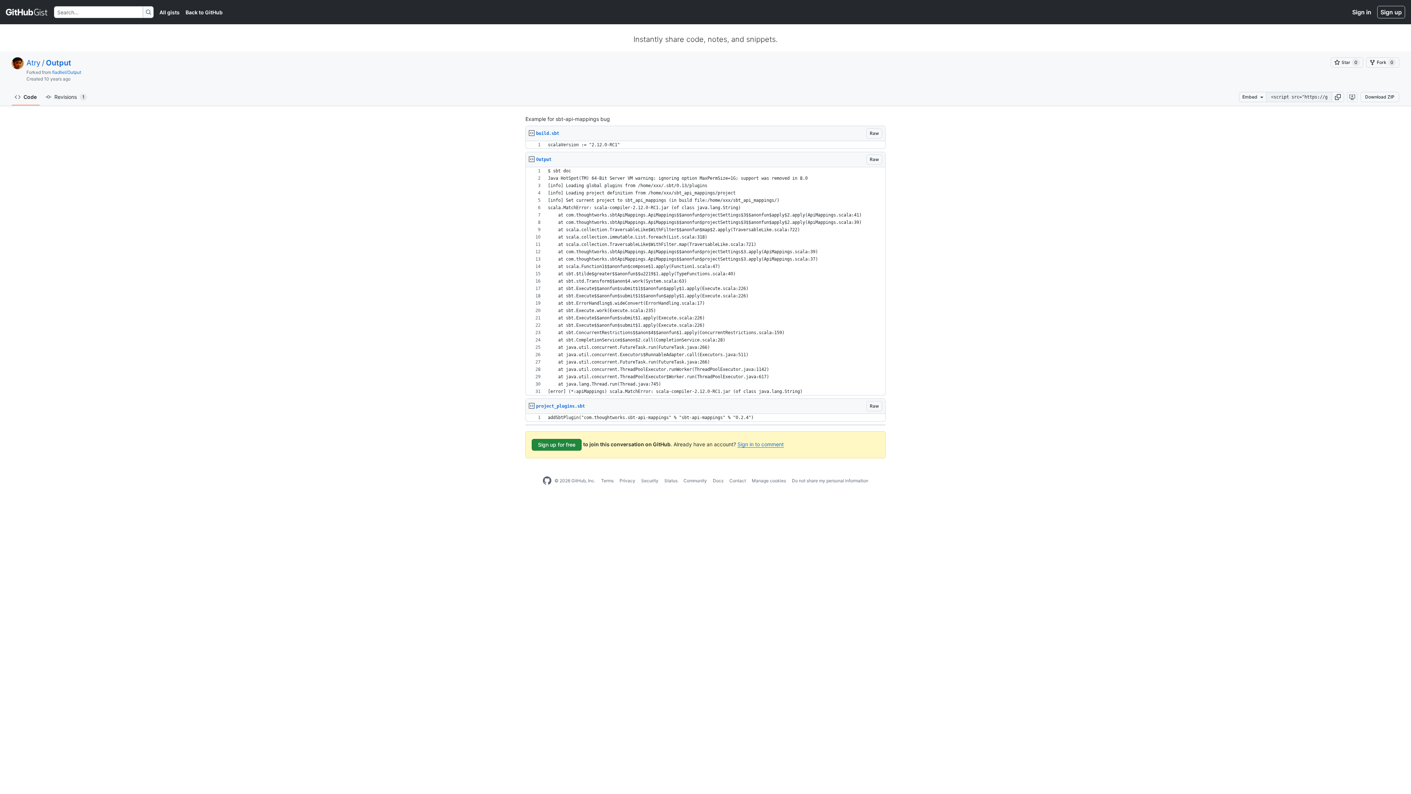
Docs (718, 480)
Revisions (69, 97)
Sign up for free (556, 444)
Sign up (1391, 12)
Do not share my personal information (830, 480)
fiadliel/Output (66, 72)
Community (695, 480)
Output (58, 62)
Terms (607, 480)
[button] (1338, 97)
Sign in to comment (760, 444)
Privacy (627, 480)
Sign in (1361, 12)
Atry (33, 62)
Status (671, 480)
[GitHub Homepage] (547, 481)
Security (649, 480)
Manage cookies (769, 480)
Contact (737, 480)
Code (30, 97)
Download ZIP (1379, 97)
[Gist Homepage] (27, 12)
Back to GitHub (204, 12)
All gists (169, 12)
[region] (705, 145)
